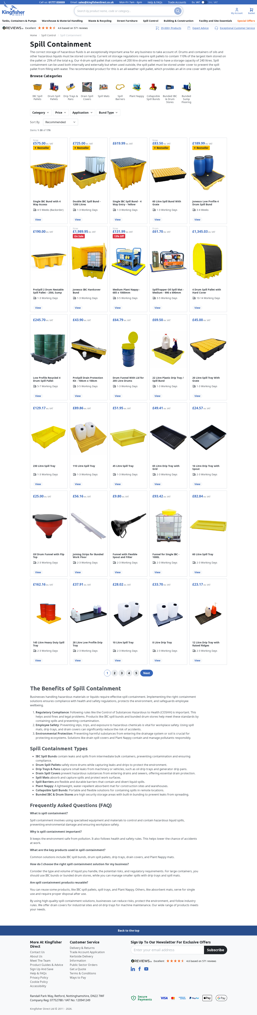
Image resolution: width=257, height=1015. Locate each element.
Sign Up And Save (41, 969)
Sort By (35, 122)
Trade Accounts (177, 2)
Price (58, 113)
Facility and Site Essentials (215, 20)
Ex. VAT (196, 2)
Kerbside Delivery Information (81, 958)
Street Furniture (127, 20)
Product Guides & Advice (46, 965)
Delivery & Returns (82, 948)
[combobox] (128, 11)
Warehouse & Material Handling (62, 20)
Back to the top (128, 930)
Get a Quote (78, 969)
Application (80, 113)
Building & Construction (178, 20)
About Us (36, 956)
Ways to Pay (78, 977)
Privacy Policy (39, 977)
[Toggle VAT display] (204, 2)
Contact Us (37, 952)
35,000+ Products (171, 28)
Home (33, 35)
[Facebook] (139, 968)
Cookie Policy (39, 982)
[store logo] (13, 8)
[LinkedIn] (133, 968)
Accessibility (38, 986)
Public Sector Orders (84, 965)
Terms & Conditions (83, 973)
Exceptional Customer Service (237, 28)
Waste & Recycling (99, 20)
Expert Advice (201, 28)
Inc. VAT (213, 2)
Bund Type (106, 113)
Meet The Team (40, 961)
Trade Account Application (87, 952)
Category (38, 113)
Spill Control (150, 20)
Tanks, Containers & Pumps (19, 20)
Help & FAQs (155, 2)
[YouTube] (146, 968)
